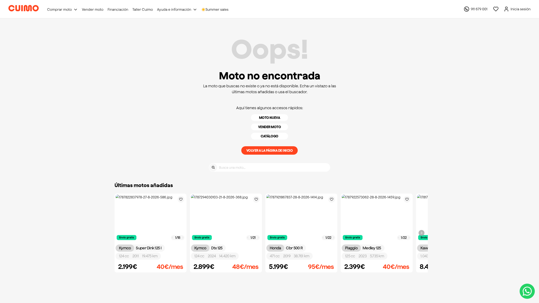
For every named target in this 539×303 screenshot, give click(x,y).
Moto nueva (269, 118)
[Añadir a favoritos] (180, 199)
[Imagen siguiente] (183, 238)
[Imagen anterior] (172, 238)
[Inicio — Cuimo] (23, 9)
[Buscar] (213, 167)
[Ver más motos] (421, 233)
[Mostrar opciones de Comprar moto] (75, 9)
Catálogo (269, 136)
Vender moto (269, 127)
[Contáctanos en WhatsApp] (527, 291)
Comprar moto (59, 9)
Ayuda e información (174, 9)
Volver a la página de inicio (269, 150)
